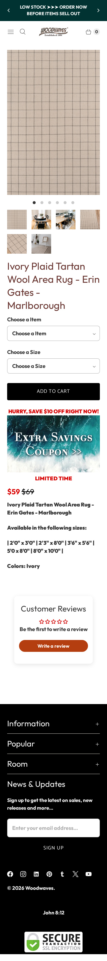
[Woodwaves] (53, 31)
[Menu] (11, 32)
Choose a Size (23, 352)
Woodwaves (39, 888)
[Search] (23, 32)
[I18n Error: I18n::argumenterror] (17, 219)
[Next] (98, 10)
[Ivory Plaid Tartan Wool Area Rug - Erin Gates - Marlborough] (53, 122)
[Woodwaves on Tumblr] (66, 874)
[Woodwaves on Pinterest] (52, 874)
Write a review (53, 646)
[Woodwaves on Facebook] (13, 874)
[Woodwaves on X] (79, 874)
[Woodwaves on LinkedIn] (39, 874)
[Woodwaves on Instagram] (26, 874)
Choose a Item (24, 319)
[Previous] (8, 10)
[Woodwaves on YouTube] (92, 874)
